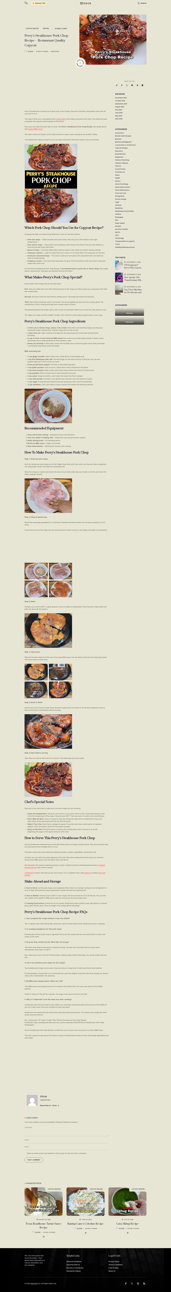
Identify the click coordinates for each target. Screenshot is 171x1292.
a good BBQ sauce (35, 129)
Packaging (119, 217)
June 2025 (119, 113)
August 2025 (119, 107)
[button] (26, 2)
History (117, 181)
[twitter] (132, 1283)
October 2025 (120, 101)
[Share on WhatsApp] (142, 85)
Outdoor (118, 214)
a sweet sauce (60, 119)
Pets (116, 220)
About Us (111, 1271)
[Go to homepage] (85, 3)
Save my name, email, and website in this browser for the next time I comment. (57, 1153)
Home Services (120, 193)
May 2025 (118, 116)
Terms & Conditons (115, 1265)
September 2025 (121, 104)
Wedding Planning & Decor (125, 247)
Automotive (119, 133)
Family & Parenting (122, 160)
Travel (117, 244)
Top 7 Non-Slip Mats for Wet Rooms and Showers (133, 293)
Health (117, 178)
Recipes (46, 28)
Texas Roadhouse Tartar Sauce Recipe (43, 1225)
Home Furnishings (121, 184)
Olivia (30, 51)
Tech (117, 235)
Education (119, 151)
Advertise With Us (73, 1265)
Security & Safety (121, 229)
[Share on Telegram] (137, 85)
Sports (117, 232)
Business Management (123, 142)
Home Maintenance (122, 190)
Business (118, 139)
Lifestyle (118, 205)
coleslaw (87, 873)
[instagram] (138, 1283)
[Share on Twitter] (127, 85)
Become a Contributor (74, 1268)
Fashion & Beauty (121, 163)
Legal (117, 202)
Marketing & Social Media (124, 211)
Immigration (119, 196)
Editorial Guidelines (73, 1262)
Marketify (34, 1284)
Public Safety (120, 223)
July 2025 (118, 110)
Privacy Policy (113, 1262)
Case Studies (113, 1268)
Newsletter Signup (73, 1271)
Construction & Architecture (125, 145)
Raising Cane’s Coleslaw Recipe (85, 1223)
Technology (119, 238)
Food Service (120, 172)
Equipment (119, 157)
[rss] (144, 1283)
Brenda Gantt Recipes (123, 136)
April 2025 (118, 119)
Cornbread (29, 873)
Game (117, 175)
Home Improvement (122, 187)
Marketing (118, 208)
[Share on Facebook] (122, 85)
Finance (118, 166)
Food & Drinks (120, 169)
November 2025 (121, 98)
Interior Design (120, 199)
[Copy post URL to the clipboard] (117, 85)
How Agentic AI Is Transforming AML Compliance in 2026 (133, 280)
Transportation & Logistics (125, 241)
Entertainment (120, 154)
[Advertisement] (67, 95)
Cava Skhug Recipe (127, 1223)
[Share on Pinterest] (132, 85)
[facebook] (126, 1283)
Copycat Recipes (32, 28)
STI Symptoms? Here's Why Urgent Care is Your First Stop (134, 268)
